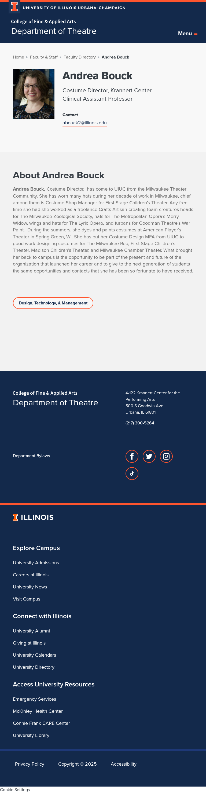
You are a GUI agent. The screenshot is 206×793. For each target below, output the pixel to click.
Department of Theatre (54, 31)
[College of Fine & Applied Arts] (65, 22)
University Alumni (31, 630)
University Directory (33, 667)
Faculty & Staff (44, 57)
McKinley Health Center (38, 711)
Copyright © (77, 764)
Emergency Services (34, 699)
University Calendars (34, 655)
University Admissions (36, 562)
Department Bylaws (31, 456)
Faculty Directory (80, 57)
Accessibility (124, 764)
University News (30, 586)
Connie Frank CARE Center (41, 723)
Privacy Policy (29, 764)
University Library (31, 735)
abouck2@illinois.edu (84, 122)
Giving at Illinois (29, 642)
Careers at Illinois (31, 574)
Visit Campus (26, 598)
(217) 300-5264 (140, 423)
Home (18, 57)
